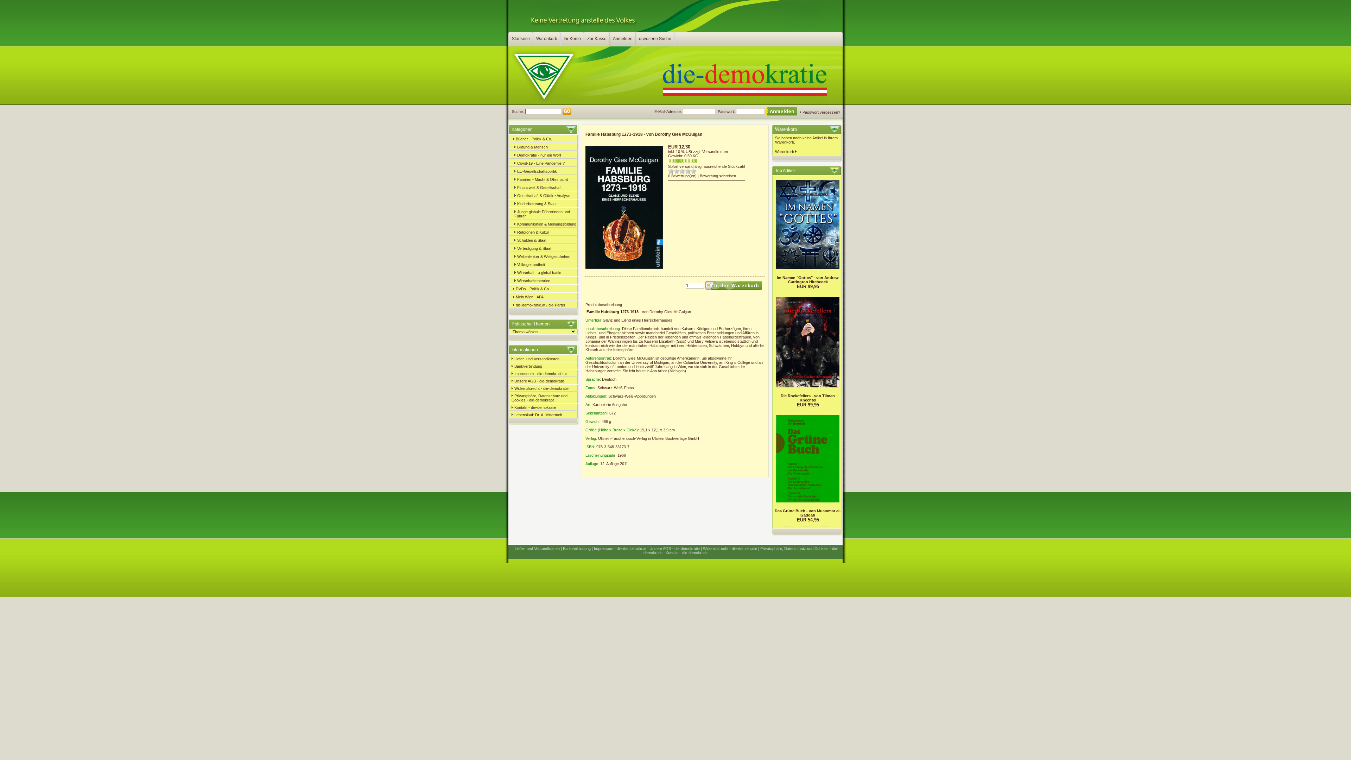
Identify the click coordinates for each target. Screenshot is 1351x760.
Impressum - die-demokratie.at (540, 374)
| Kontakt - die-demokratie (686, 553)
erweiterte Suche (655, 38)
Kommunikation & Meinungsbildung (546, 224)
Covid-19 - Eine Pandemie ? (540, 163)
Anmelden (623, 38)
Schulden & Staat (531, 240)
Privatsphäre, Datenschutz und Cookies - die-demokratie (539, 398)
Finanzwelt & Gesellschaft (539, 187)
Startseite (521, 38)
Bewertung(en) (684, 176)
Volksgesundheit (530, 264)
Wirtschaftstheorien (533, 281)
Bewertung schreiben (718, 176)
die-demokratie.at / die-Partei (540, 305)
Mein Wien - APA (529, 297)
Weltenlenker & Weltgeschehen (543, 256)
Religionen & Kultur (532, 232)
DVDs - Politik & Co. (532, 289)
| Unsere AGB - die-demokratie (673, 548)
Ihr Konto (572, 38)
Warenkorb (546, 38)
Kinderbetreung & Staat (536, 204)
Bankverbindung (527, 366)
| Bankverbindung (576, 548)
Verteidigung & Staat (533, 248)
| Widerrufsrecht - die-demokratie (729, 548)
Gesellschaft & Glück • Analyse (543, 196)
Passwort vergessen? (820, 112)
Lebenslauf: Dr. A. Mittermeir (537, 415)
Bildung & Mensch (532, 147)
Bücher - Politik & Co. (533, 139)
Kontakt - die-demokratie (534, 407)
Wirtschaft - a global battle (538, 273)
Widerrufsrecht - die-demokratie (541, 388)
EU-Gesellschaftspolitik (536, 171)
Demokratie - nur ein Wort (538, 155)
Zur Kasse (597, 38)
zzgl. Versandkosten (710, 152)
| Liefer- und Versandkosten (536, 548)
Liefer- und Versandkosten (536, 359)
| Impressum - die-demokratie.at (619, 548)
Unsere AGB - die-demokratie (539, 381)
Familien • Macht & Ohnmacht (542, 179)
